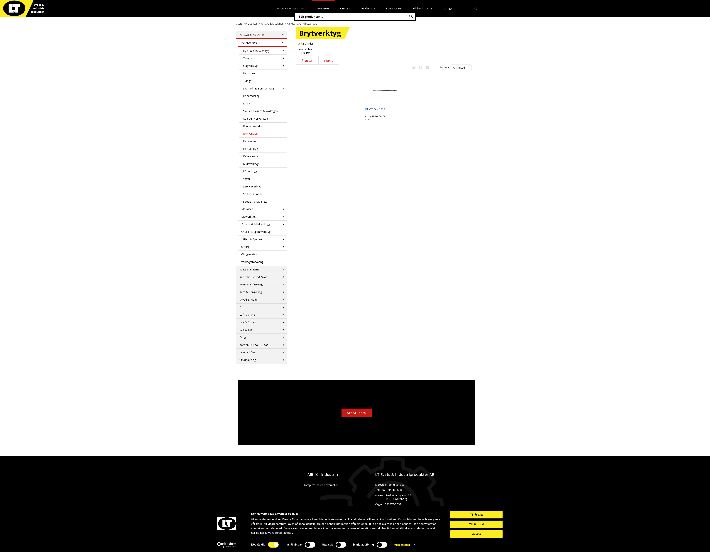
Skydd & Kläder (249, 299)
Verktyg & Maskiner (272, 23)
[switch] (310, 545)
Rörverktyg (250, 171)
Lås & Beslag (247, 322)
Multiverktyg (251, 164)
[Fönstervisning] (420, 67)
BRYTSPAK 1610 (375, 109)
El (240, 307)
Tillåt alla (476, 514)
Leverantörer (247, 352)
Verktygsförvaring (252, 262)
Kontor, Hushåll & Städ (253, 345)
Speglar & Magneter (255, 201)
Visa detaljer (402, 544)
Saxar (246, 179)
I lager (305, 52)
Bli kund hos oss (423, 8)
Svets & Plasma (249, 269)
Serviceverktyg (252, 186)
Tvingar (248, 81)
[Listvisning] (413, 67)
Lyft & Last (246, 329)
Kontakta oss (394, 8)
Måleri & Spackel (251, 239)
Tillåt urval (476, 524)
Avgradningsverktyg (255, 118)
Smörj (245, 246)
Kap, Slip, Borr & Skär (253, 277)
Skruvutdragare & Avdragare (261, 111)
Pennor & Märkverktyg (255, 224)
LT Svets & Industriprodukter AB (405, 474)
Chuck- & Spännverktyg (256, 231)
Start (239, 23)
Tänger (247, 58)
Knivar (247, 103)
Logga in (449, 8)
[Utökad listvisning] (427, 67)
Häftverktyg (250, 148)
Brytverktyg (250, 133)
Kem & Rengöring (250, 292)
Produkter (251, 23)
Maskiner (247, 209)
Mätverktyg (248, 216)
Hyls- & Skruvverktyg (256, 51)
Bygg (242, 337)
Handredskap (251, 96)
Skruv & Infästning (251, 284)
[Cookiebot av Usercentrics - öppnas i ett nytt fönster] (226, 545)
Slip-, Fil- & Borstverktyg (258, 88)
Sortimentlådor (252, 194)
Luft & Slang (247, 314)
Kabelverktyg (251, 156)
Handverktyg (293, 23)
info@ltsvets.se (394, 484)
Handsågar (250, 141)
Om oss (345, 8)
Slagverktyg (250, 65)
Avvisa (476, 534)
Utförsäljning (247, 360)
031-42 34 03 (395, 490)
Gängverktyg (249, 254)
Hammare (249, 73)
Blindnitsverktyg (253, 126)
